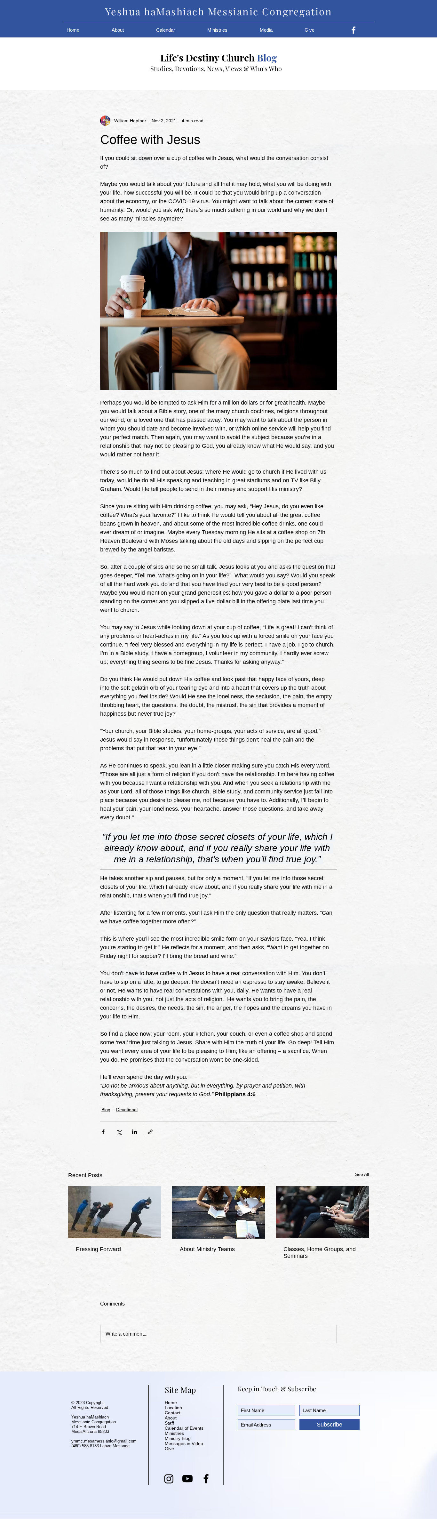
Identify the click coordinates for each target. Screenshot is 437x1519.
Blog (105, 1109)
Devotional (127, 1109)
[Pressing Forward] (114, 1212)
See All (362, 1174)
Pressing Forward (98, 1249)
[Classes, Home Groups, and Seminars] (322, 1212)
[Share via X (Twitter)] (119, 1132)
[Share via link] (150, 1132)
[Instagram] (169, 1479)
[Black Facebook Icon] (206, 1479)
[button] (129, 30)
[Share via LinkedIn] (134, 1132)
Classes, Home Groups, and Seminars (319, 1252)
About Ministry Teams (207, 1249)
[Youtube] (187, 1479)
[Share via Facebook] (103, 1132)
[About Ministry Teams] (218, 1212)
